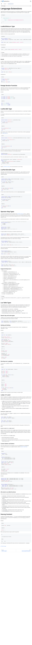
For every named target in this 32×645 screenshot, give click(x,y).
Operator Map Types (24, 446)
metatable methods (20, 213)
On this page (3, 5)
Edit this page (4, 546)
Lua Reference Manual (6, 166)
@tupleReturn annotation (18, 53)
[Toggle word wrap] (29, 38)
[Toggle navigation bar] (1, 1)
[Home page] (1, 3)
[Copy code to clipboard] (30, 17)
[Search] (30, 1)
